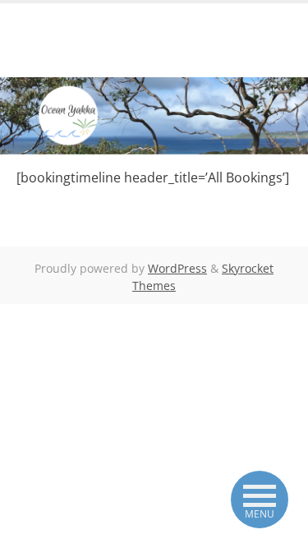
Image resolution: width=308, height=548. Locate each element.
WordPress (177, 268)
